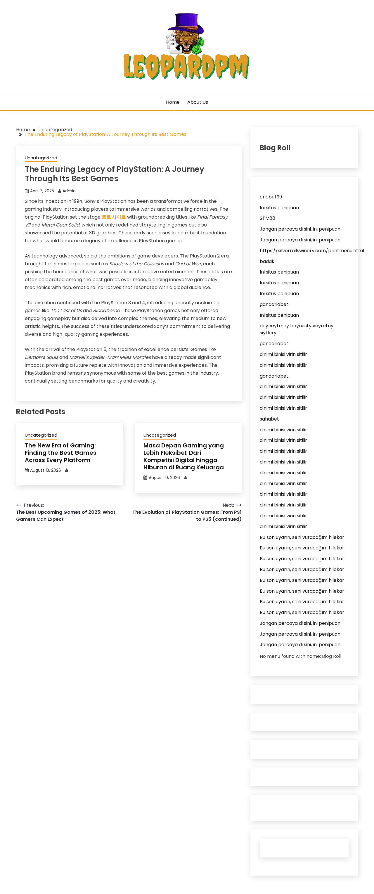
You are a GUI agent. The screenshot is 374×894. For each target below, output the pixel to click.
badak (267, 261)
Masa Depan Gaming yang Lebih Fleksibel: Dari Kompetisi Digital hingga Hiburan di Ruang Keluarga (183, 456)
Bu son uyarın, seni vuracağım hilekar (302, 537)
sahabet (269, 419)
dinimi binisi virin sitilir (283, 354)
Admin (69, 191)
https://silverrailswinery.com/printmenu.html (312, 250)
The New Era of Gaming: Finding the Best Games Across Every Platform (60, 452)
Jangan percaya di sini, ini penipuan (300, 229)
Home (173, 102)
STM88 (267, 218)
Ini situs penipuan (279, 207)
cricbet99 (271, 196)
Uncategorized (41, 158)
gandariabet (274, 304)
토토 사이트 (114, 217)
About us (197, 102)
